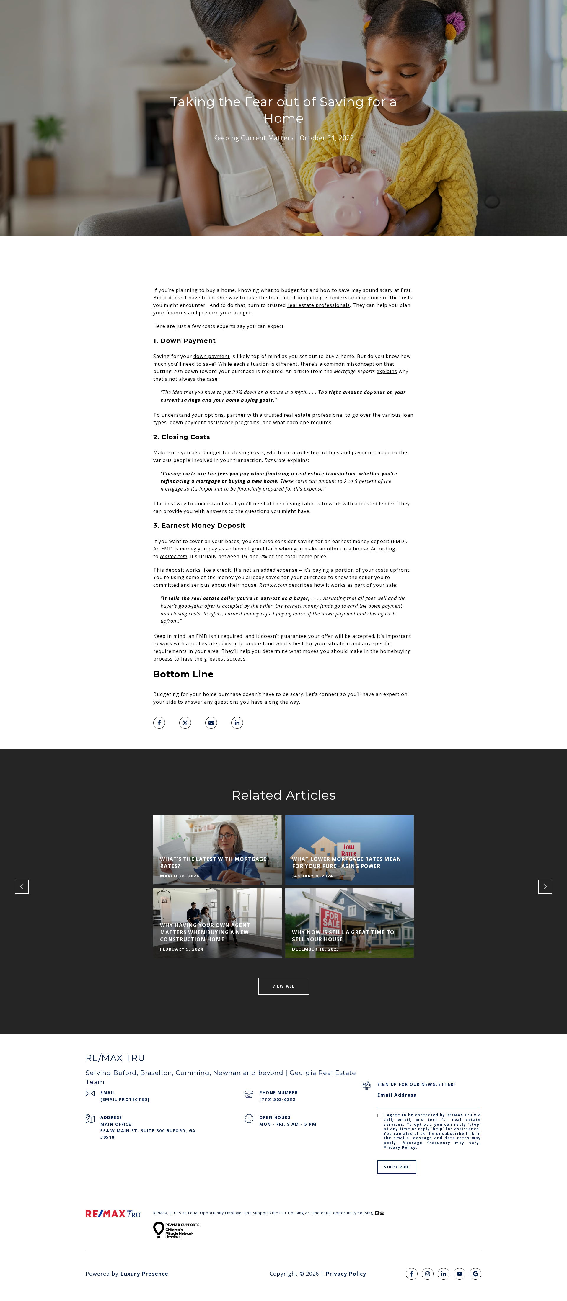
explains (387, 371)
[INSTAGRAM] (428, 1274)
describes (300, 585)
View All (283, 986)
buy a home (220, 290)
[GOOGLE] (475, 1274)
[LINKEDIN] (443, 1274)
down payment (211, 356)
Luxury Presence (144, 1273)
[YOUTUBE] (459, 1274)
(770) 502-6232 (277, 1099)
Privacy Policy (400, 1147)
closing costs (248, 452)
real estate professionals (318, 305)
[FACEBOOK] (412, 1274)
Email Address (396, 1095)
